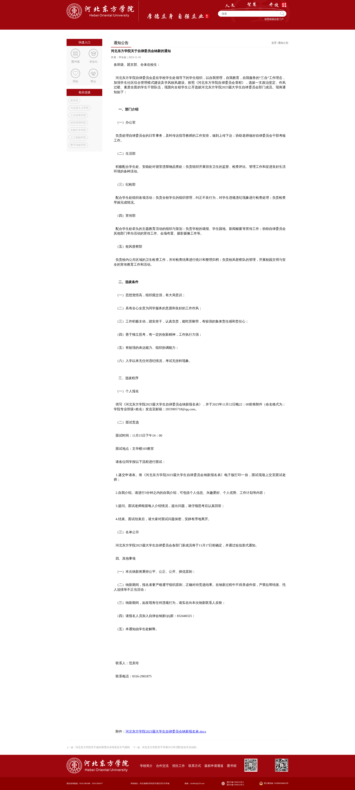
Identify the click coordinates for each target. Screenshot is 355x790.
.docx (166, 731)
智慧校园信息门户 (274, 19)
